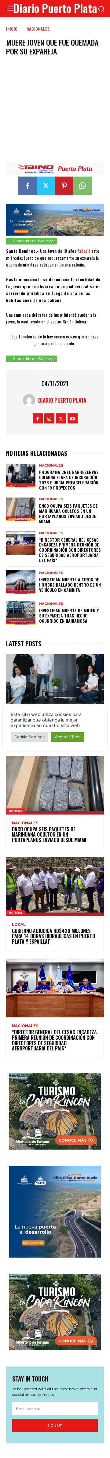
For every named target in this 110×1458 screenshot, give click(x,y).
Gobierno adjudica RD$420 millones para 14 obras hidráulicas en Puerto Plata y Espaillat (53, 936)
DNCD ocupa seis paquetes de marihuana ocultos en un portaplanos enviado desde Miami (68, 513)
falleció (83, 251)
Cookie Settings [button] (29, 736)
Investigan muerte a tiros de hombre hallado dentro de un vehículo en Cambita (70, 584)
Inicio (12, 28)
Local (19, 925)
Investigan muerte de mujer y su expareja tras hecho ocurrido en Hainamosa (69, 615)
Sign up (55, 1425)
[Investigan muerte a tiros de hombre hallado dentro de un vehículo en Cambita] (20, 582)
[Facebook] (27, 186)
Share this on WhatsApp (34, 241)
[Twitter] (46, 186)
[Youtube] (73, 418)
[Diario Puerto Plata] (30, 400)
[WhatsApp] (82, 186)
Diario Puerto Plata (62, 400)
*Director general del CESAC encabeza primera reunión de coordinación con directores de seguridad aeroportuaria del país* (70, 549)
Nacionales (38, 28)
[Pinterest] (64, 186)
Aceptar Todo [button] (68, 736)
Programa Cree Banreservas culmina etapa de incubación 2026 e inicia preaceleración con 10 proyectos (69, 479)
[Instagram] (49, 418)
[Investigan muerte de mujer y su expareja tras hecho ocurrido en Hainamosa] (20, 613)
